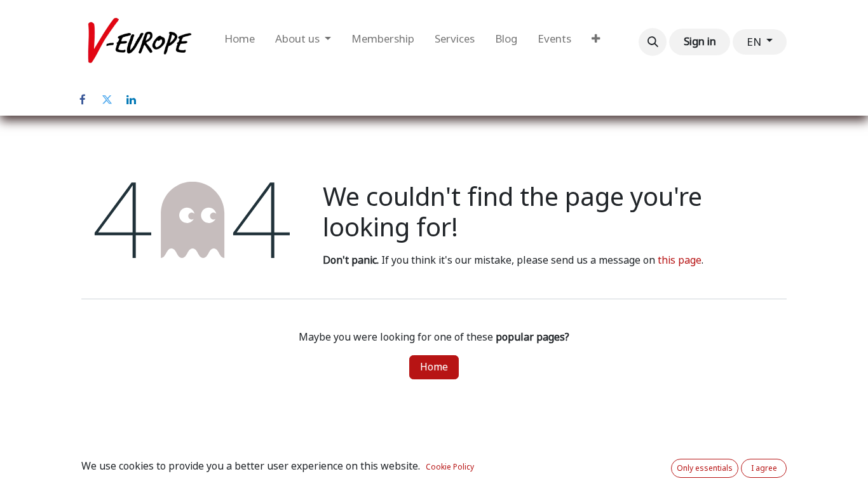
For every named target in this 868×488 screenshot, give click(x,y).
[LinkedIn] (131, 100)
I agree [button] (764, 468)
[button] (653, 42)
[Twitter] (107, 100)
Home (434, 367)
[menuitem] (239, 42)
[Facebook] (82, 100)
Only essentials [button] (705, 468)
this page (680, 260)
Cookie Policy (450, 467)
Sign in (700, 41)
